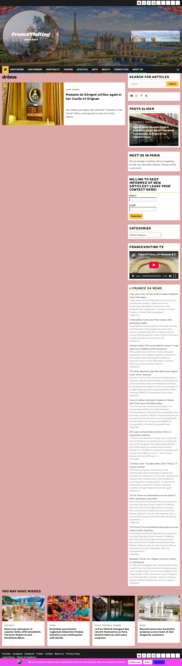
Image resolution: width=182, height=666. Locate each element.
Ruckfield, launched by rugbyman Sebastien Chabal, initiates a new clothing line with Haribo (66, 633)
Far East (98, 625)
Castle (68, 90)
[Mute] (170, 276)
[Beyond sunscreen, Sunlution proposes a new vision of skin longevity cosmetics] (159, 608)
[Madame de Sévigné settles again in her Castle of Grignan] (33, 103)
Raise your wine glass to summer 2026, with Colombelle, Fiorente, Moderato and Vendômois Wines (22, 633)
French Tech (121, 69)
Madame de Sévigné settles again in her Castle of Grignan (94, 97)
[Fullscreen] (174, 276)
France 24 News (147, 288)
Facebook (29, 653)
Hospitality (53, 69)
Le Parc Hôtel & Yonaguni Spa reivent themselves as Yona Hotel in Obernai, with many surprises (112, 633)
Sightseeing (17, 69)
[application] (153, 265)
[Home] (5, 70)
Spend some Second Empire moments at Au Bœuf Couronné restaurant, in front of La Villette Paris (153, 132)
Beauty (106, 69)
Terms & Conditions (26, 657)
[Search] (178, 69)
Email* (132, 205)
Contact (49, 653)
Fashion (68, 69)
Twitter (39, 653)
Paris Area (160, 122)
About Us (59, 653)
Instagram (17, 653)
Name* (133, 195)
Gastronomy (35, 69)
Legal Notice (8, 657)
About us (138, 69)
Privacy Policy (73, 653)
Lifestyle (82, 69)
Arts (95, 69)
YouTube (6, 653)
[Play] (133, 276)
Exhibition (76, 90)
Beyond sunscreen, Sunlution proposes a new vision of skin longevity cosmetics (157, 632)
